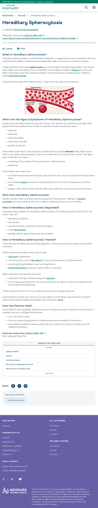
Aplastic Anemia (12, 351)
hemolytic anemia (17, 76)
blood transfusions (17, 268)
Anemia (9, 356)
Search (86, 7)
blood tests (20, 230)
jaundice (51, 278)
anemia (75, 70)
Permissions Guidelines (12, 446)
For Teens (54, 434)
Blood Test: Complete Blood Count (19, 364)
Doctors (40, 2)
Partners (6, 438)
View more (49, 373)
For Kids (53, 430)
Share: (5, 386)
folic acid (12, 257)
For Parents (54, 426)
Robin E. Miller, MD (34, 35)
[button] (8, 48)
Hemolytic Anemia (13, 360)
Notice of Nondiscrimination (14, 471)
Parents (22, 15)
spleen (24, 182)
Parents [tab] (49, 347)
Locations (49, 2)
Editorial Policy (8, 442)
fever (60, 300)
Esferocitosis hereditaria (26, 30)
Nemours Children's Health (24, 2)
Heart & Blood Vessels (15, 400)
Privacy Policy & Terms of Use (14, 466)
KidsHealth (7, 15)
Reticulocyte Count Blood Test (18, 369)
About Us (6, 426)
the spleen (36, 260)
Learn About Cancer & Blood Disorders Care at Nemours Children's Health (40, 38)
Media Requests (9, 450)
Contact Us (7, 454)
